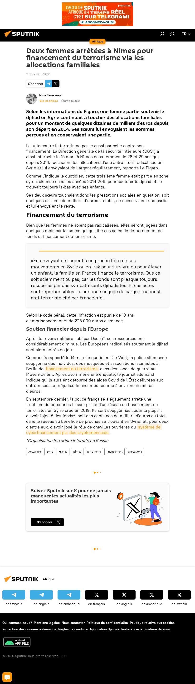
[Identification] (162, 34)
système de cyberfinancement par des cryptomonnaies (94, 429)
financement (114, 451)
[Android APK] (17, 642)
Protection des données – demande (29, 629)
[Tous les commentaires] (7, 677)
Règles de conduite (73, 629)
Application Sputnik (104, 629)
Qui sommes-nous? (17, 623)
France (63, 451)
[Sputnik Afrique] (23, 38)
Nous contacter (73, 623)
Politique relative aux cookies (152, 623)
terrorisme (94, 451)
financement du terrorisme (72, 368)
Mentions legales (47, 623)
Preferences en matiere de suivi (145, 629)
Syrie (50, 451)
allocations (135, 451)
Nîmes (77, 451)
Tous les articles (48, 101)
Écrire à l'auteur (70, 101)
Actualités (34, 451)
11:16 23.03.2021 (38, 74)
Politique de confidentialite (107, 623)
